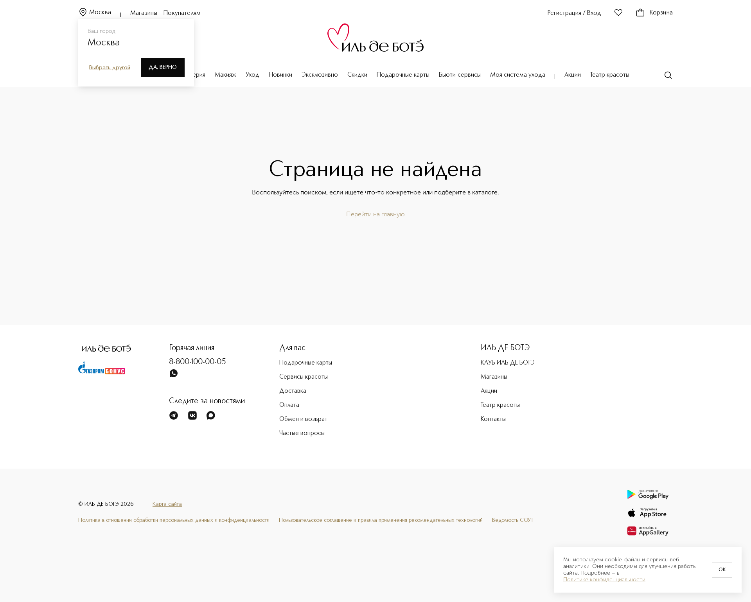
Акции (572, 75)
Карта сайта (167, 504)
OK (722, 570)
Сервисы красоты (303, 377)
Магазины (143, 13)
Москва (100, 12)
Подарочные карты (403, 75)
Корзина (661, 13)
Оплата (289, 405)
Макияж (225, 75)
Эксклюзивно (320, 75)
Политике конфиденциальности (604, 580)
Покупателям (182, 13)
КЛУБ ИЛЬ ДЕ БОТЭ (508, 363)
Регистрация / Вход (574, 13)
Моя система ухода (517, 75)
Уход (252, 75)
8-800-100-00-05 (197, 362)
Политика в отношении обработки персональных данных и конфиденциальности (173, 520)
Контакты (493, 419)
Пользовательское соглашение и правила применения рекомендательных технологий (381, 520)
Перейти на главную (375, 214)
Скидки (357, 75)
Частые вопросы (302, 433)
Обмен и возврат (303, 419)
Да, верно (163, 67)
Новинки (280, 75)
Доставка (292, 391)
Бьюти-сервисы (460, 75)
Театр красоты (609, 75)
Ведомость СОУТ (513, 520)
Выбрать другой (109, 67)
